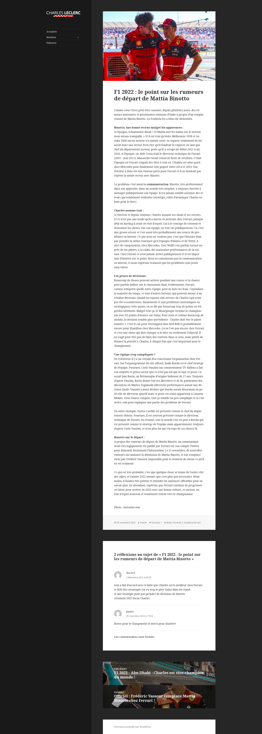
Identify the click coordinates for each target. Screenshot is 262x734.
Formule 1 (156, 522)
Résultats (51, 37)
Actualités (52, 31)
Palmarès (51, 42)
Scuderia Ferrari (192, 522)
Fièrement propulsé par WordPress (132, 726)
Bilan (169, 522)
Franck (143, 522)
